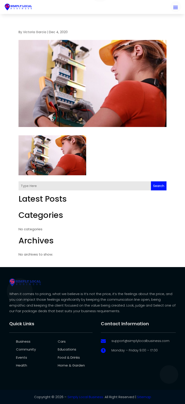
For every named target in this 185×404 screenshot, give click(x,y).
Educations (67, 349)
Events (21, 357)
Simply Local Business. (85, 397)
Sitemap (144, 397)
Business (23, 341)
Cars (62, 341)
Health (21, 365)
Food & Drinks (69, 357)
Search (158, 186)
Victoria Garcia (34, 32)
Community (26, 349)
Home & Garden (71, 365)
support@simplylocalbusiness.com (140, 340)
